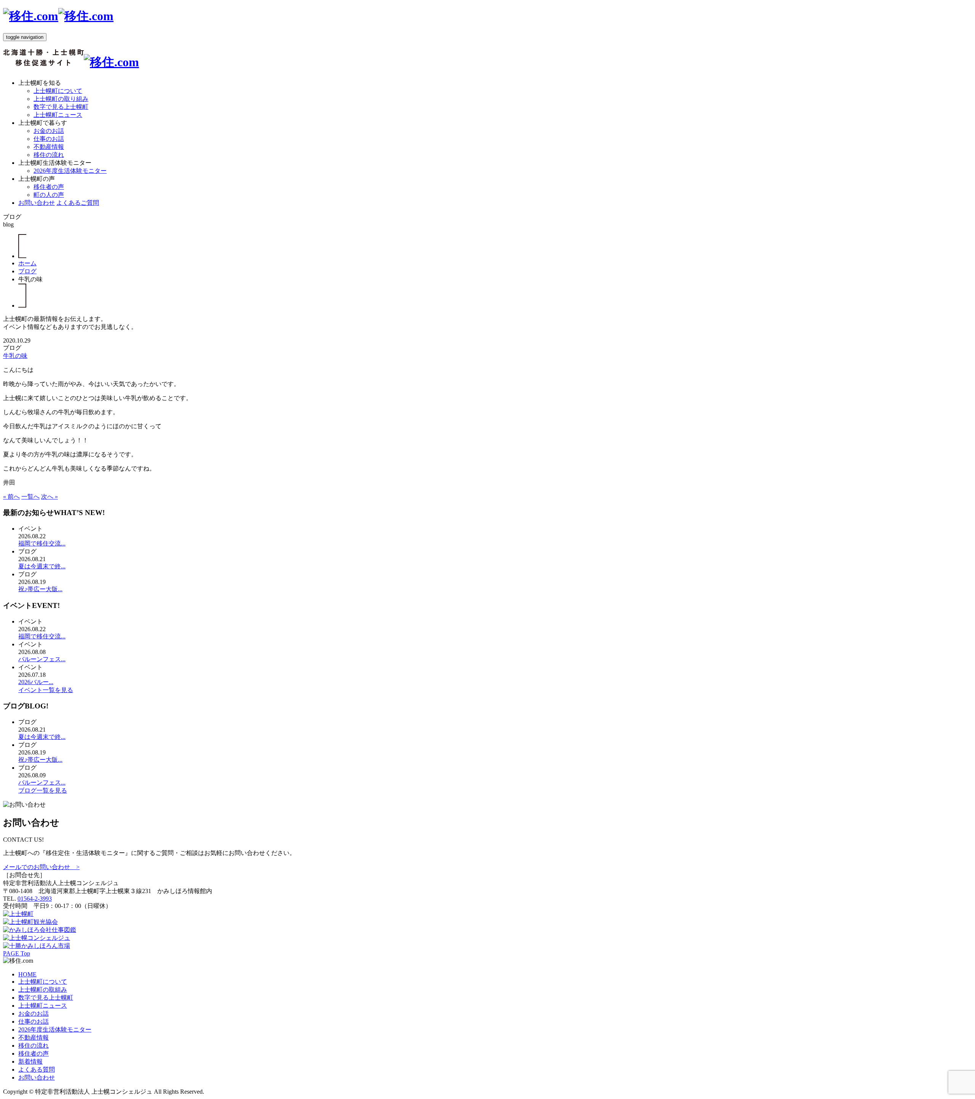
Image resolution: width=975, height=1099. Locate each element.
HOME (27, 974)
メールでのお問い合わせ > (41, 867)
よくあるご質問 (77, 202)
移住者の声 (49, 186)
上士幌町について (58, 91)
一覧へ (30, 496)
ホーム (27, 263)
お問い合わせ (36, 202)
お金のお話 (49, 131)
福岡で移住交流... (42, 543)
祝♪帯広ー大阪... (40, 589)
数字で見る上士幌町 (61, 107)
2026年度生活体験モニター (70, 170)
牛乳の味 (15, 356)
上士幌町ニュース (58, 115)
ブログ (27, 271)
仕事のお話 (49, 139)
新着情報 (30, 1061)
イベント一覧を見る (45, 690)
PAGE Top (16, 953)
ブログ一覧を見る (42, 790)
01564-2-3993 (35, 898)
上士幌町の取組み (42, 989)
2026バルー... (35, 682)
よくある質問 (36, 1069)
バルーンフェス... (42, 659)
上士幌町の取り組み (61, 99)
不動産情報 (49, 147)
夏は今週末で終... (42, 566)
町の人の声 (49, 194)
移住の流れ (49, 155)
